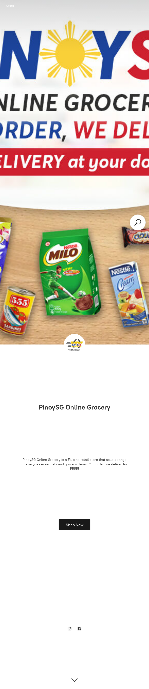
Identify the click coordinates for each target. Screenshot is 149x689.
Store (10, 6)
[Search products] (137, 222)
